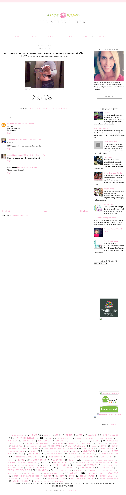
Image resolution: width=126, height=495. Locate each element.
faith (36, 448)
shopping (13, 473)
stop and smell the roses (27, 476)
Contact (103, 36)
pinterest (91, 465)
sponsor (112, 473)
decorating (57, 446)
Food (69, 36)
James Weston (109, 454)
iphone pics (88, 454)
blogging (44, 441)
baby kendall (44, 108)
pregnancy (87, 468)
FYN (76, 451)
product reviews (19, 470)
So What (72, 473)
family (73, 448)
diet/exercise (77, 446)
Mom (85, 36)
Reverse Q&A (108, 204)
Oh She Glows (103, 462)
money (46, 462)
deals (43, 446)
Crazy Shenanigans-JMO (16, 155)
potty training (67, 468)
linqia (11, 460)
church (58, 443)
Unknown (11, 124)
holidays (35, 454)
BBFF (50, 438)
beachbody (64, 438)
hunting (73, 453)
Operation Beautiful (28, 465)
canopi (84, 441)
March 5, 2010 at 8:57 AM (32, 139)
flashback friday (16, 451)
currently (17, 446)
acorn (47, 435)
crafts (114, 443)
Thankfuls (106, 476)
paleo (45, 465)
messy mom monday (106, 460)
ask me (69, 435)
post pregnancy (40, 468)
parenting (59, 465)
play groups (108, 465)
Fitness (52, 36)
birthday (13, 441)
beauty (90, 438)
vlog (63, 478)
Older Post (84, 211)
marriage (58, 460)
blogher (61, 441)
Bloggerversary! (109, 189)
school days (108, 470)
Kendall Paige (61, 108)
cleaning (71, 443)
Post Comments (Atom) (19, 215)
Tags (72, 476)
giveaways (89, 451)
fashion (88, 448)
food (33, 451)
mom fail (12, 462)
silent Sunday (31, 473)
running (78, 470)
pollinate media (16, 468)
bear (79, 438)
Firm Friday (107, 448)
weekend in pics (109, 478)
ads (57, 435)
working (59, 481)
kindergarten (55, 457)
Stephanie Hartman (14, 139)
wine (37, 481)
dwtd (104, 446)
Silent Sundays (50, 473)
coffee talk (102, 443)
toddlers (13, 478)
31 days (34, 435)
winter (47, 481)
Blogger (113, 424)
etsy (25, 448)
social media (96, 473)
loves (21, 460)
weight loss (21, 481)
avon (80, 435)
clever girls (86, 443)
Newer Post (5, 211)
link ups (106, 457)
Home (18, 36)
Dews (34, 36)
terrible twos (87, 476)
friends (66, 451)
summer (48, 476)
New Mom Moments (110, 142)
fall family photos (55, 448)
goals (105, 451)
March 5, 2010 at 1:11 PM (36, 155)
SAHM (93, 470)
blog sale (28, 441)
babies (32, 108)
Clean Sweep (108, 157)
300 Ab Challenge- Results (113, 173)
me (72, 459)
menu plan (89, 460)
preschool (108, 468)
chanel (29, 443)
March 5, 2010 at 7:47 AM (24, 124)
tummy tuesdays (32, 478)
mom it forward (29, 462)
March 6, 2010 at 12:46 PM (27, 167)
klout (70, 457)
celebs (96, 441)
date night (31, 446)
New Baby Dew (84, 462)
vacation (53, 478)
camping (74, 441)
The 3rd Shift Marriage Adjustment (105, 218)
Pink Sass (77, 465)
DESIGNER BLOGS (73, 490)
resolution (62, 470)
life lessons (85, 457)
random (43, 470)
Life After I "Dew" (63, 22)
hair (21, 454)
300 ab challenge (16, 435)
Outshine (107, 113)
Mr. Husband (61, 462)
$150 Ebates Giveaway (101, 128)
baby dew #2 (110, 435)
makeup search (39, 460)
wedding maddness (82, 478)
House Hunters (55, 454)
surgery (60, 476)
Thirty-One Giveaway (111, 241)
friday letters (50, 451)
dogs (94, 446)
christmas (43, 443)
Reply (9, 133)
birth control (106, 438)
